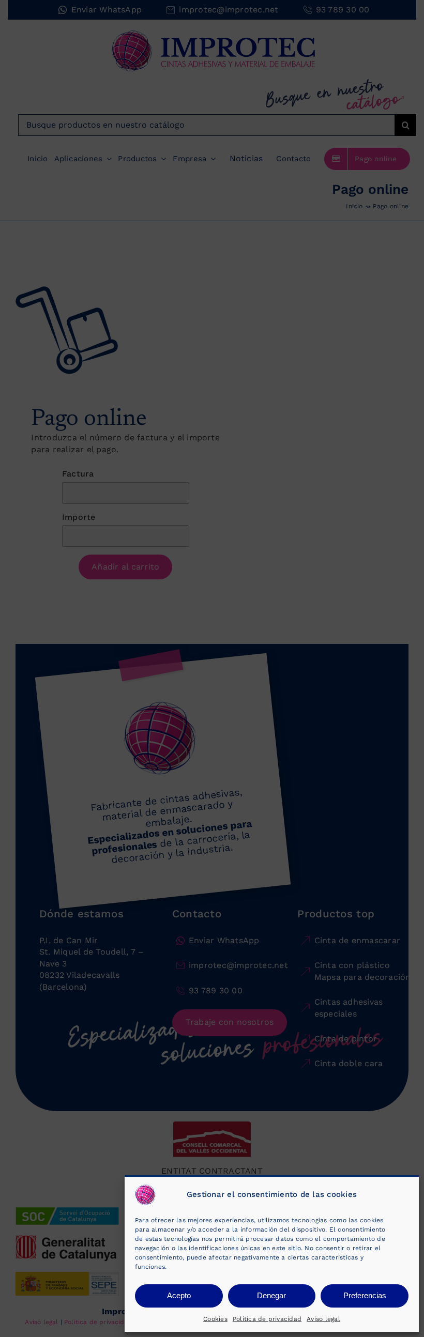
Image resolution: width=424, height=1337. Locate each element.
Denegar (271, 1295)
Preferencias (364, 1295)
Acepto (179, 1295)
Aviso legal (323, 1319)
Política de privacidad (267, 1319)
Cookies (215, 1319)
